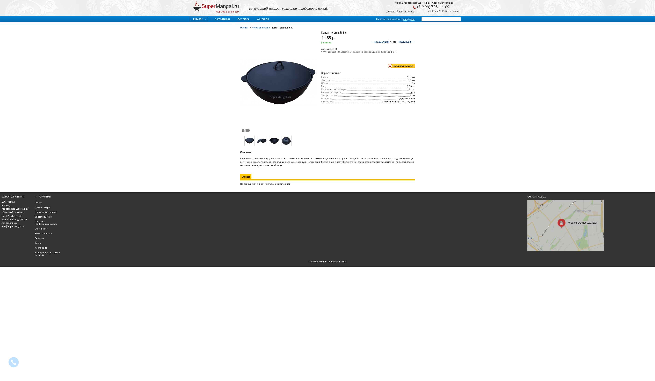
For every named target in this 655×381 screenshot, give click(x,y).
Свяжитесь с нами (44, 216)
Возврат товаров (44, 233)
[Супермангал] (216, 7)
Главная (244, 27)
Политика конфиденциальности (46, 222)
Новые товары (42, 207)
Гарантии (39, 238)
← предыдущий (380, 41)
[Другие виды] (241, 140)
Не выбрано (408, 18)
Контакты (263, 19)
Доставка (243, 19)
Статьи (38, 243)
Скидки (38, 202)
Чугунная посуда (261, 27)
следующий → (406, 41)
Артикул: (325, 48)
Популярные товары (45, 212)
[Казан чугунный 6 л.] (249, 145)
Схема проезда (536, 196)
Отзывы (246, 176)
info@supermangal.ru (13, 226)
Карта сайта (41, 247)
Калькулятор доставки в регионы (47, 253)
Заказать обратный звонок (400, 11)
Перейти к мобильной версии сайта (327, 261)
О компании (222, 19)
